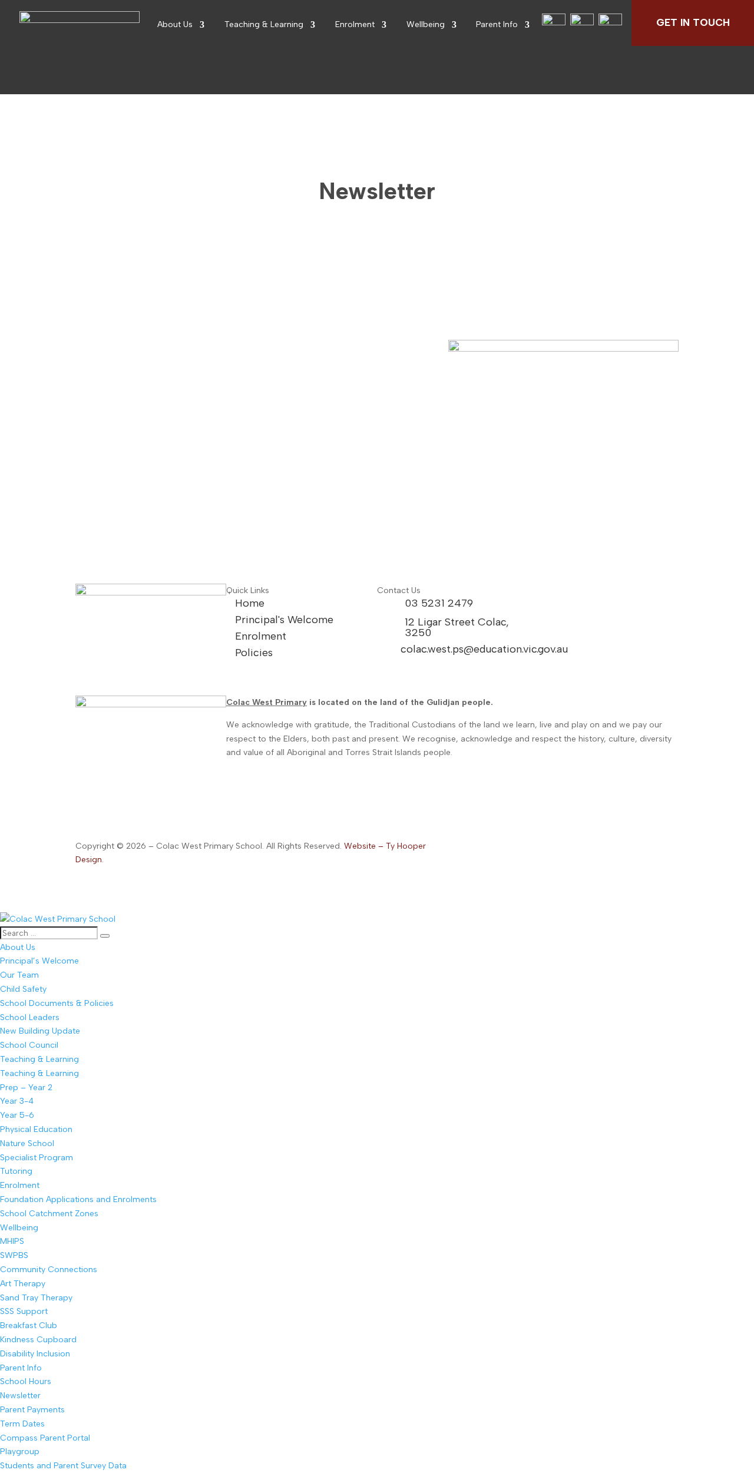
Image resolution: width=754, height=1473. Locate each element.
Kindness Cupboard (38, 1340)
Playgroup (19, 1451)
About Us (175, 24)
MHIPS (12, 1241)
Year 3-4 (17, 1101)
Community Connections (48, 1270)
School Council (29, 1045)
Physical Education (36, 1129)
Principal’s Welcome (39, 961)
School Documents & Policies (57, 1003)
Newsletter (20, 1396)
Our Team (19, 975)
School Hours (25, 1381)
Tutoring (16, 1171)
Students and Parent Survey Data (63, 1466)
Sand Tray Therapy (36, 1298)
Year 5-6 (17, 1115)
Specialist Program (36, 1158)
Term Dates (22, 1424)
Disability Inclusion (35, 1354)
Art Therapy (22, 1284)
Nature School (27, 1143)
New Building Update (40, 1031)
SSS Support (24, 1311)
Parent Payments (32, 1410)
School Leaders (29, 1017)
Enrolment (355, 24)
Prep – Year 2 (26, 1088)
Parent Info (497, 24)
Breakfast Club (28, 1325)
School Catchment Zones (49, 1214)
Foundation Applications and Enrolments (78, 1199)
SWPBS (14, 1255)
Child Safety (23, 989)
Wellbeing (425, 24)
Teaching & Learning (263, 24)
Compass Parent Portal (45, 1438)
